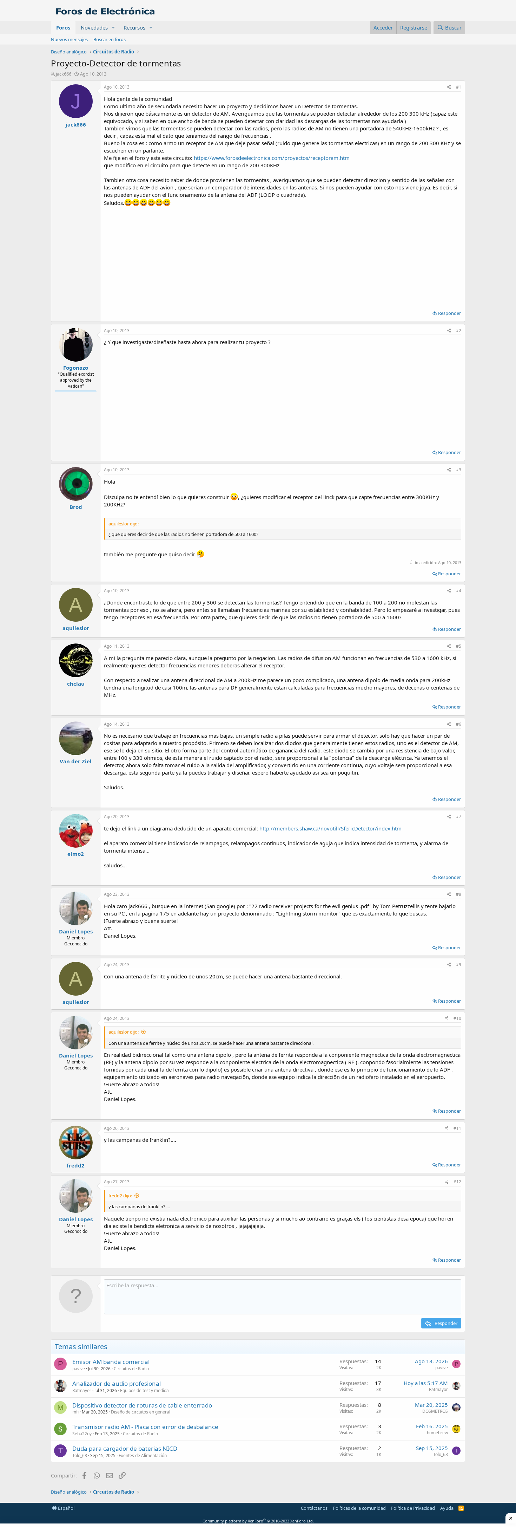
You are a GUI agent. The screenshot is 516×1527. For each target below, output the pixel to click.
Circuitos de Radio (131, 1369)
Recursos (134, 27)
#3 (458, 470)
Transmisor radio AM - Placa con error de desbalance (145, 1427)
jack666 (63, 74)
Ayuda (447, 1508)
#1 (458, 87)
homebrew (437, 1433)
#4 (458, 591)
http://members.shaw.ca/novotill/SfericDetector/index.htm (330, 828)
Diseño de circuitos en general (140, 1412)
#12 (457, 1182)
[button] (113, 27)
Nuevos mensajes (69, 39)
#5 (458, 646)
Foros (63, 27)
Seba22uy (82, 1434)
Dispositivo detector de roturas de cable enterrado (142, 1405)
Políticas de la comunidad (359, 1508)
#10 (457, 1018)
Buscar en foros (109, 39)
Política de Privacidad (413, 1508)
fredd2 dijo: (120, 1195)
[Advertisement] (282, 256)
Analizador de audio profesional (116, 1383)
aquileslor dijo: (123, 1032)
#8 (458, 894)
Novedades (94, 27)
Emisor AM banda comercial (111, 1362)
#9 (458, 965)
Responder (449, 313)
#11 (457, 1128)
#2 (458, 331)
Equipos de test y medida (144, 1390)
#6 (458, 724)
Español (65, 1508)
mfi (75, 1412)
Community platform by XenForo (258, 1520)
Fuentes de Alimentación (143, 1455)
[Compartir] (449, 87)
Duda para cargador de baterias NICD (124, 1448)
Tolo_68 (79, 1455)
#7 (458, 817)
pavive (78, 1369)
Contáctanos (314, 1508)
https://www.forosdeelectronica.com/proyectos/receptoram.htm (272, 157)
